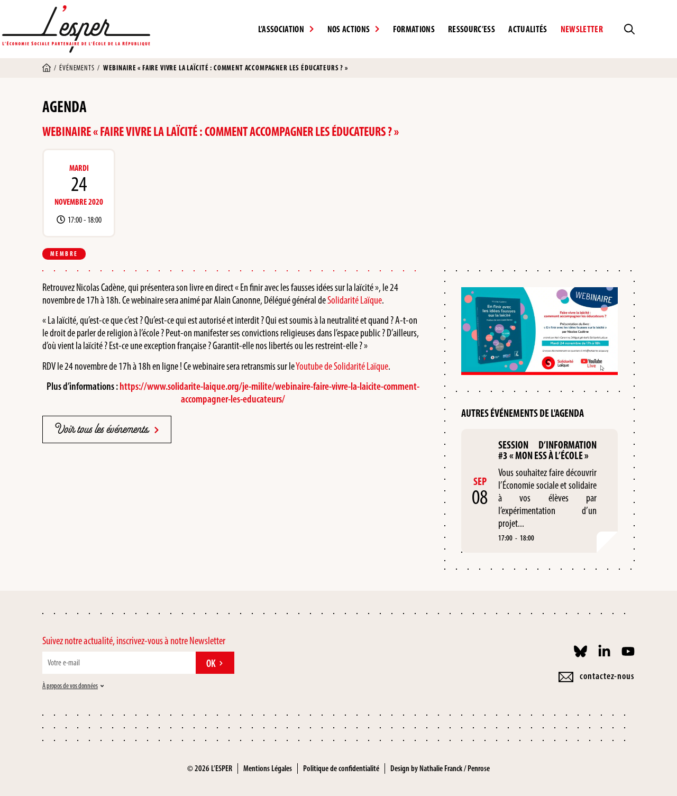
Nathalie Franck (440, 768)
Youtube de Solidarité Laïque (341, 366)
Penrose (479, 768)
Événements (76, 67)
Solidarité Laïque (354, 300)
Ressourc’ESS (471, 29)
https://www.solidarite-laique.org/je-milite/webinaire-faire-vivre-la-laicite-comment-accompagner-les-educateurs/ (269, 392)
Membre (64, 254)
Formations (414, 29)
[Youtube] (628, 651)
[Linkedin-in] (604, 651)
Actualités (527, 29)
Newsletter (582, 29)
